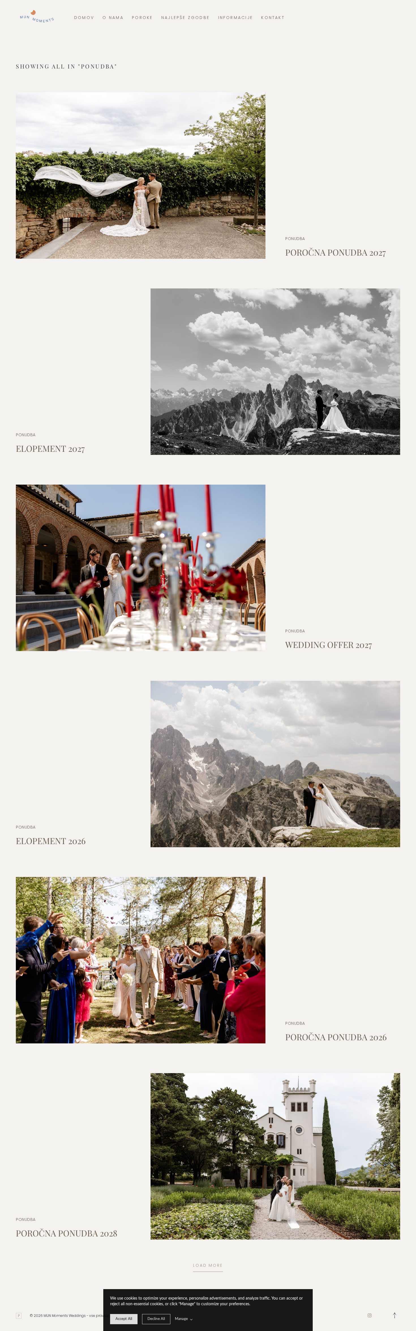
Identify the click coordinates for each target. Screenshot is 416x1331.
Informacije (235, 17)
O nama (112, 17)
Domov (84, 17)
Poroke (142, 17)
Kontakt (273, 17)
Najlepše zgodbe (185, 17)
